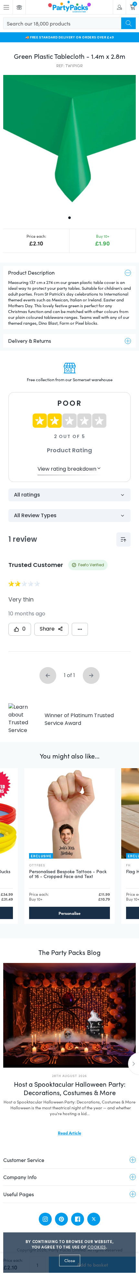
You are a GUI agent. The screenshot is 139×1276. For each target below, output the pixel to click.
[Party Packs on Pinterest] (61, 1219)
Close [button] (69, 1260)
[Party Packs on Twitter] (93, 1219)
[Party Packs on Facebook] (77, 1219)
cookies (97, 1247)
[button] (69, 141)
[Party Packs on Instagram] (45, 1219)
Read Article (69, 1132)
